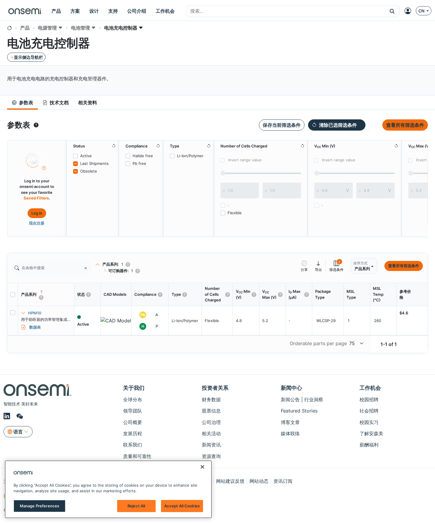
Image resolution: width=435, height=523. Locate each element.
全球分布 (132, 399)
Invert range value (245, 159)
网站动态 (258, 481)
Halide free (143, 155)
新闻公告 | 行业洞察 (302, 399)
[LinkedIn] (8, 416)
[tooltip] (36, 125)
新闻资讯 (211, 445)
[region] (108, 489)
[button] (392, 11)
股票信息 (211, 411)
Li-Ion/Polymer (190, 155)
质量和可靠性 (137, 456)
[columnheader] (46, 294)
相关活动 (211, 433)
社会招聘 (369, 411)
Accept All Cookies (182, 505)
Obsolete (88, 171)
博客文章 (290, 422)
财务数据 (211, 399)
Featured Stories (299, 411)
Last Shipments (94, 163)
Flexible (235, 212)
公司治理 (211, 422)
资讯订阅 (282, 481)
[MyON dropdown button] (409, 11)
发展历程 (132, 433)
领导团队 (132, 411)
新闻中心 (291, 388)
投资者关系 (215, 388)
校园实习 (369, 422)
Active (86, 155)
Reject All (136, 505)
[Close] (202, 466)
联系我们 (132, 445)
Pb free (139, 163)
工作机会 (370, 388)
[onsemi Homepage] (25, 11)
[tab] (22, 102)
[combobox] (286, 11)
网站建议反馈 (230, 481)
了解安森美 (371, 433)
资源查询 (211, 456)
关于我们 (133, 388)
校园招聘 (369, 399)
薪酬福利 (369, 445)
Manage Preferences (39, 505)
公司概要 (132, 422)
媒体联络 (290, 433)
